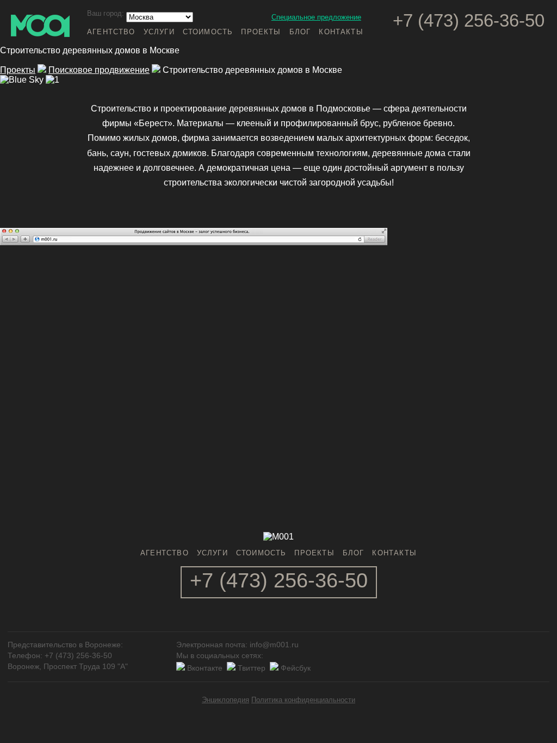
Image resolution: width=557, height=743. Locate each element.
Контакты (341, 32)
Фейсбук (295, 668)
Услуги (159, 32)
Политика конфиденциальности (303, 700)
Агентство (111, 32)
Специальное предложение (316, 17)
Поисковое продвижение (99, 70)
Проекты (261, 32)
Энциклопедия (225, 700)
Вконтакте (205, 668)
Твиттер (252, 668)
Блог (300, 32)
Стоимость (208, 32)
